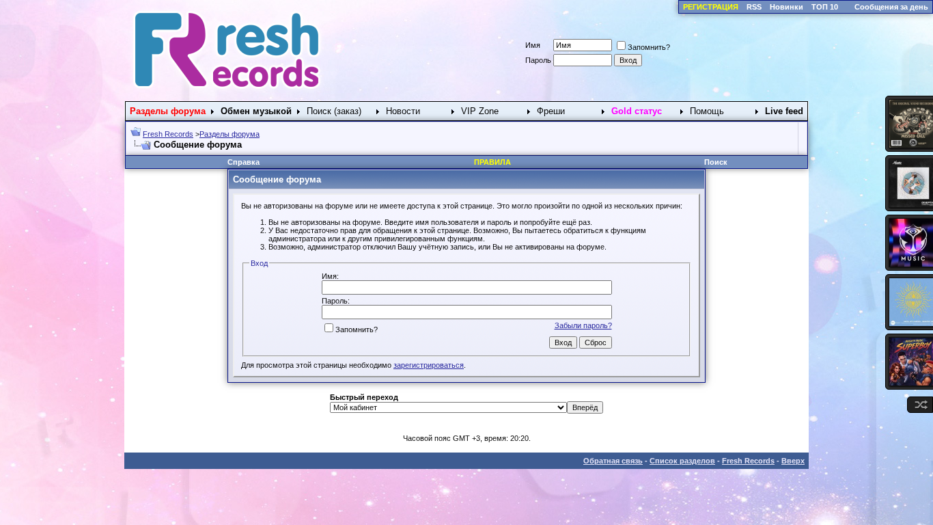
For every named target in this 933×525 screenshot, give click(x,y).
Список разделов (682, 461)
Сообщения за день (891, 7)
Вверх (793, 461)
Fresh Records (168, 134)
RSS (754, 7)
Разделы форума (229, 134)
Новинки (786, 7)
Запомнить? (649, 47)
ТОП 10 (824, 7)
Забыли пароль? (583, 325)
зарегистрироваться (428, 365)
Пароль (538, 60)
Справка (243, 162)
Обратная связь (613, 461)
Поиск (715, 162)
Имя (532, 45)
